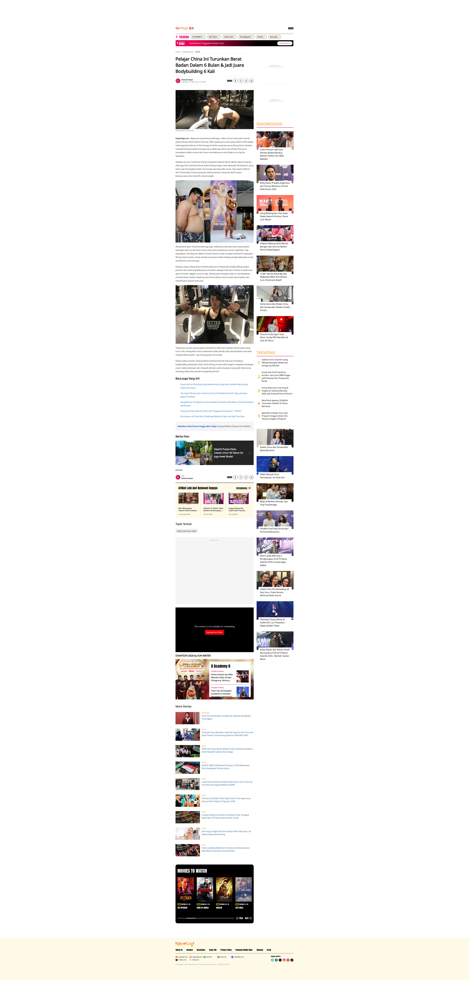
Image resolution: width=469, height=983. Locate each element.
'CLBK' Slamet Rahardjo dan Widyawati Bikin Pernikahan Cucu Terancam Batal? (273, 276)
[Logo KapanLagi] (185, 28)
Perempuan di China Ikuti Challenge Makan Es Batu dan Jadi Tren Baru (212, 416)
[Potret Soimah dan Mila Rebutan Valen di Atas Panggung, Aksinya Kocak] (243, 676)
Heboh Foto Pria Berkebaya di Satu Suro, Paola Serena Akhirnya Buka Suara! (274, 592)
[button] (246, 81)
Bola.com (223, 957)
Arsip (269, 949)
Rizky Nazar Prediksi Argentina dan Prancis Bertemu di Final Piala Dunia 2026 (275, 186)
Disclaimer (201, 949)
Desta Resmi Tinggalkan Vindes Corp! (189, 43)
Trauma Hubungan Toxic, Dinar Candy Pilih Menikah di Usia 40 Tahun (274, 337)
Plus (204, 729)
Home (178, 52)
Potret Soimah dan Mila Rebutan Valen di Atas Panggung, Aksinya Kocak (222, 677)
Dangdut (206, 713)
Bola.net (209, 957)
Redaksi (190, 949)
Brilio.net (195, 960)
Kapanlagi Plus (188, 52)
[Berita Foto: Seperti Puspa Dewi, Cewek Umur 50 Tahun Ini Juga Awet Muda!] (249, 453)
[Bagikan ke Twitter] (241, 81)
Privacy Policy (226, 949)
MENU (290, 28)
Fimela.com (182, 960)
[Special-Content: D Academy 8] (191, 679)
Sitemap (260, 949)
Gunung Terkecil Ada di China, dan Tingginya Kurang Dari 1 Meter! (210, 411)
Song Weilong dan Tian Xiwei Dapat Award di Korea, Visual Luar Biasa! (274, 216)
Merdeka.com (239, 957)
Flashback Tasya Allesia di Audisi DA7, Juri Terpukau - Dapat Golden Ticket (273, 622)
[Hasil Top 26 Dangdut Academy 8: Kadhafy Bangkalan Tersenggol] (243, 693)
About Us (179, 949)
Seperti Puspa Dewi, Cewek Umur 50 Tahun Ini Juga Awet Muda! (228, 452)
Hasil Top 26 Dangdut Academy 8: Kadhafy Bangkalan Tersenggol (221, 694)
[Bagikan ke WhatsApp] (251, 81)
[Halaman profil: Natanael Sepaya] (178, 80)
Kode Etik (213, 949)
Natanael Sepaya (187, 80)
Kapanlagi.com (197, 957)
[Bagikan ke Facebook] (235, 81)
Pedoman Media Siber (244, 949)
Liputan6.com (183, 957)
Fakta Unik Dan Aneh (186, 531)
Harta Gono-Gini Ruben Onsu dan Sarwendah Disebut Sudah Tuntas (275, 307)
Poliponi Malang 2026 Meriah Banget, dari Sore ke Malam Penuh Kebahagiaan (274, 246)
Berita (198, 52)
